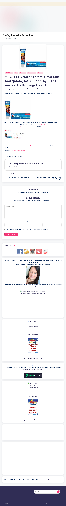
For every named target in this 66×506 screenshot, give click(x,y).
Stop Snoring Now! (33, 334)
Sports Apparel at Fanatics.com (33, 358)
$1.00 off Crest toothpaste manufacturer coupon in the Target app (24, 145)
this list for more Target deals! (19, 150)
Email (27, 222)
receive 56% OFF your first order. (33, 369)
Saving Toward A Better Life (18, 35)
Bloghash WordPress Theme (53, 503)
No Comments (42, 89)
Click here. (49, 479)
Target (40, 72)
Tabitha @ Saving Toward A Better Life (26, 163)
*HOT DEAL (9, 72)
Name (6, 222)
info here (36, 287)
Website (46, 222)
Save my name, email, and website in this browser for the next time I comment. (28, 229)
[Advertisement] (33, 19)
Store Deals (31, 72)
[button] (13, 167)
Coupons (22, 72)
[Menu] (63, 36)
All (16, 72)
